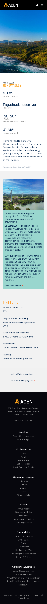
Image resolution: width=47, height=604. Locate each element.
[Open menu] (41, 5)
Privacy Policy (23, 598)
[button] (37, 5)
